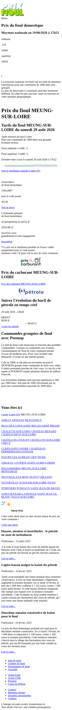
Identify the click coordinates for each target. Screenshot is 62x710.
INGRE (42, 457)
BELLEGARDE (40, 425)
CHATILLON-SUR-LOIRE (45, 440)
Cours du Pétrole (16, 684)
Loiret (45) (14, 414)
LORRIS (50, 462)
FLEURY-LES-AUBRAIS (15, 457)
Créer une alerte (9, 524)
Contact (12, 689)
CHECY (6, 443)
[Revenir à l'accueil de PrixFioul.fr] (12, 15)
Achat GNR (14, 678)
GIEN (33, 457)
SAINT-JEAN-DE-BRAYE (45, 488)
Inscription (6, 241)
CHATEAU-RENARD (43, 431)
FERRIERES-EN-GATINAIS (17, 451)
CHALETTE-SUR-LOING (16, 431)
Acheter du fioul (16, 663)
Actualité (12, 669)
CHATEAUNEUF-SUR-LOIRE (18, 434)
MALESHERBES (11, 468)
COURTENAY (37, 448)
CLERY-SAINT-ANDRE (15, 448)
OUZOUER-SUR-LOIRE (33, 482)
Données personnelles (19, 695)
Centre (4, 414)
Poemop (12, 681)
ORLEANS (46, 477)
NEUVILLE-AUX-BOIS (14, 477)
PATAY (51, 482)
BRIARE (55, 425)
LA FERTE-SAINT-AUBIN (29, 462)
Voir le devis (7, 207)
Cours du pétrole (10, 326)
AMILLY (6, 420)
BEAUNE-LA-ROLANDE (16, 425)
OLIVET (34, 477)
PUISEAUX (23, 488)
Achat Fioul (14, 675)
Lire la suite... (8, 558)
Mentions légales (16, 692)
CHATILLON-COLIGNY (15, 440)
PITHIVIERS (8, 488)
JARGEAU (7, 462)
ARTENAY (18, 420)
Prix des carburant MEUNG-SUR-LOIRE (23, 283)
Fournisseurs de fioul (19, 666)
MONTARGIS (9, 471)
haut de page (14, 660)
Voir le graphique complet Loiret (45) (20, 170)
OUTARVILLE (9, 482)
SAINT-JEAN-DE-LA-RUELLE (19, 494)
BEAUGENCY (33, 420)
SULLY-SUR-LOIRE (22, 496)
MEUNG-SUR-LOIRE (33, 468)
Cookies (12, 698)
